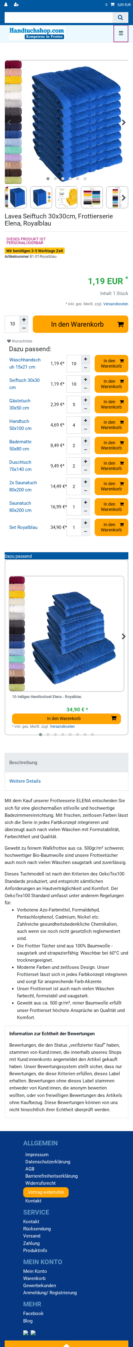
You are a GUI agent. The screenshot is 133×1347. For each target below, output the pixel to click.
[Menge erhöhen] (23, 319)
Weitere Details (25, 781)
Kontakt (33, 1201)
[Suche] (120, 17)
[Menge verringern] (23, 328)
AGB (29, 1169)
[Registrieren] (17, 5)
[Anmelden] (6, 5)
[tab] (66, 762)
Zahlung (31, 1243)
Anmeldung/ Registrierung (50, 1293)
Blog (27, 1321)
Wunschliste (21, 341)
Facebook (33, 1313)
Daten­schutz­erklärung (47, 1162)
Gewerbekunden (39, 1285)
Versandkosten (115, 304)
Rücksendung (37, 1229)
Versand (31, 1236)
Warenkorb (34, 1278)
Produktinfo (35, 1250)
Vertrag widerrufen (46, 1192)
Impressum (37, 1154)
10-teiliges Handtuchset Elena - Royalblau (46, 697)
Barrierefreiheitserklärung (51, 1176)
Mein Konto (35, 1271)
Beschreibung (23, 762)
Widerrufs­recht (40, 1183)
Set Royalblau (23, 527)
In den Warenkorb (77, 324)
